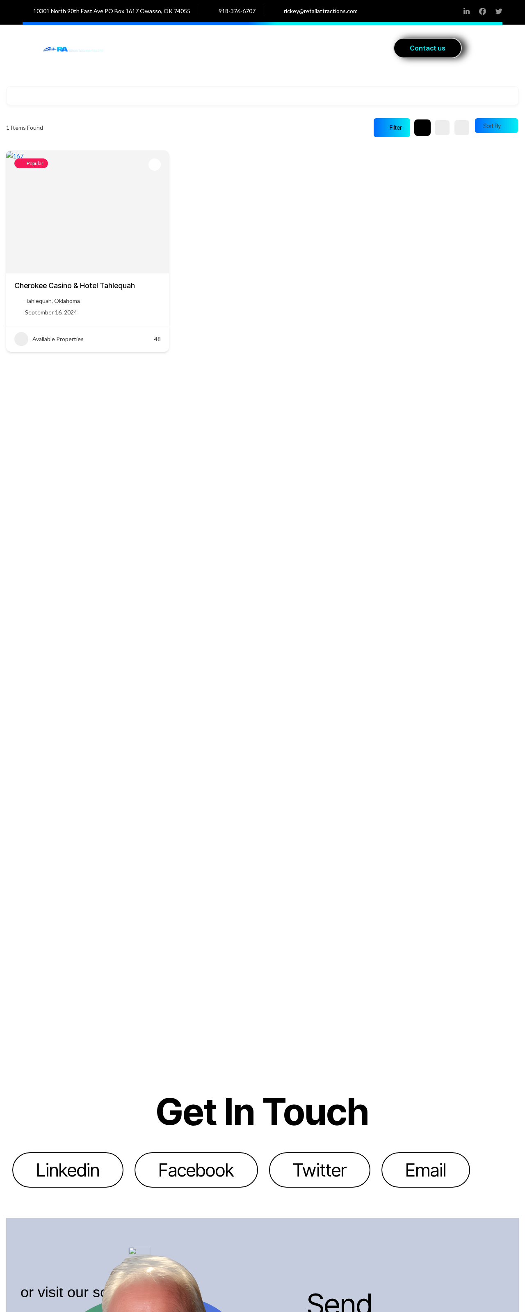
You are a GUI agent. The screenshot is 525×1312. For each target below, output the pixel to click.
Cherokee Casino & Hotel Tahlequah (74, 285)
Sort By (492, 125)
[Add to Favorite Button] (154, 164)
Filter (396, 127)
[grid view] (422, 127)
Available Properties (58, 338)
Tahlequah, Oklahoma (52, 300)
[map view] (462, 127)
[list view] (442, 127)
